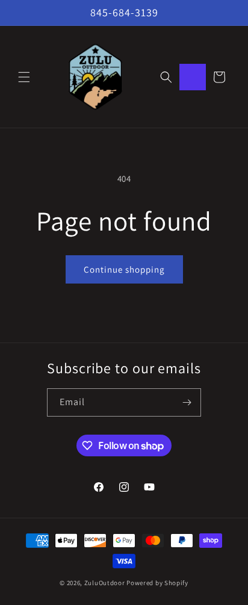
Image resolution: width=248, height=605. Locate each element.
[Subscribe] (187, 402)
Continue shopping (124, 269)
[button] (24, 77)
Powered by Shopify (157, 583)
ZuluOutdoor (104, 583)
